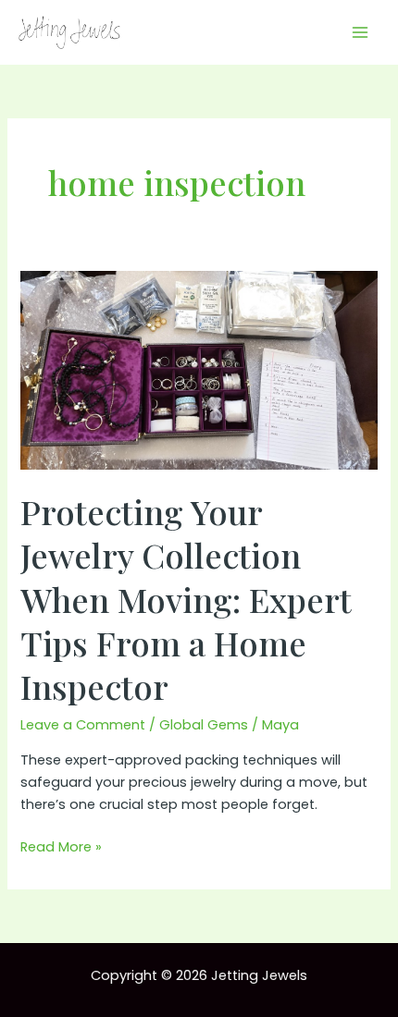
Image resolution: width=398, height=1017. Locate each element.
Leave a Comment (82, 725)
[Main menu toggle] (360, 32)
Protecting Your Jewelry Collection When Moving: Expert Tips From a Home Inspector (186, 599)
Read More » (61, 847)
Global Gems (203, 725)
